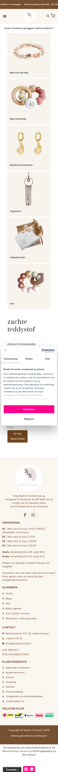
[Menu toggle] (5, 16)
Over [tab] (47, 359)
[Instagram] (33, 514)
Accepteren (29, 409)
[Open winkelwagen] (53, 16)
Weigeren (29, 419)
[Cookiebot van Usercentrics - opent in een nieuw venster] (42, 351)
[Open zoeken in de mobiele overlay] (47, 15)
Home (7, 28)
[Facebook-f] (25, 514)
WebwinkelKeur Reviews (15, 751)
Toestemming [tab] (10, 359)
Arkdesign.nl (41, 736)
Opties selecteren (17, 436)
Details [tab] (29, 359)
